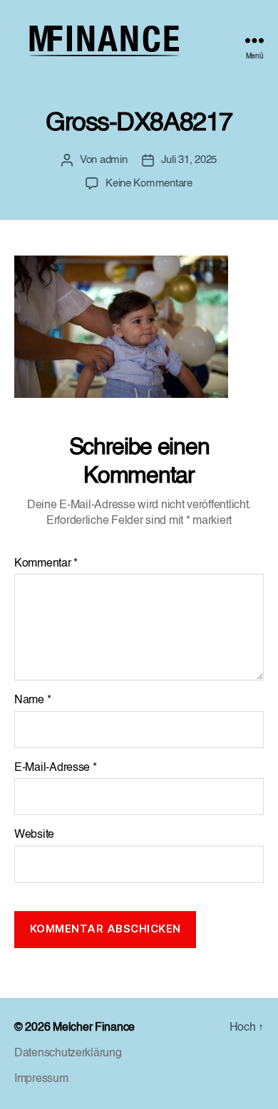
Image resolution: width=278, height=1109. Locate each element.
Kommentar (46, 563)
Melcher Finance (94, 1028)
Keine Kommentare (148, 183)
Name (32, 700)
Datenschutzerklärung (68, 1053)
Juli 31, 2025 (189, 159)
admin (114, 159)
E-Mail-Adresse (55, 768)
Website (34, 835)
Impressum (41, 1079)
